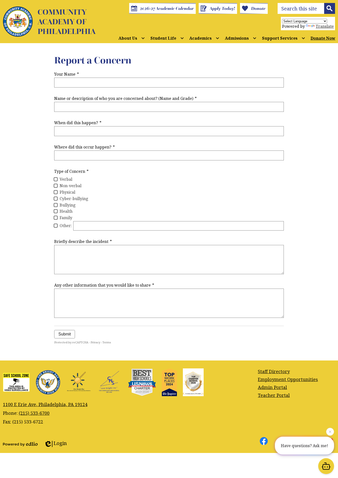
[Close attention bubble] (330, 431)
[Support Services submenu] (283, 38)
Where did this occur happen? (84, 147)
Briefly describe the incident (83, 241)
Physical (67, 192)
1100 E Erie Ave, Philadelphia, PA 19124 (45, 404)
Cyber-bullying (74, 198)
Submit (64, 334)
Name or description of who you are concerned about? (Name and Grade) (125, 98)
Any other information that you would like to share (104, 285)
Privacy (95, 342)
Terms (106, 342)
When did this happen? (77, 122)
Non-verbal (70, 185)
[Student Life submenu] (167, 38)
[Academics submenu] (204, 38)
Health (66, 211)
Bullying (68, 205)
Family (66, 217)
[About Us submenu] (132, 38)
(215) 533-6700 (34, 413)
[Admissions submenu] (241, 38)
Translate (325, 26)
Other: (66, 225)
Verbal (66, 179)
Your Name (66, 74)
